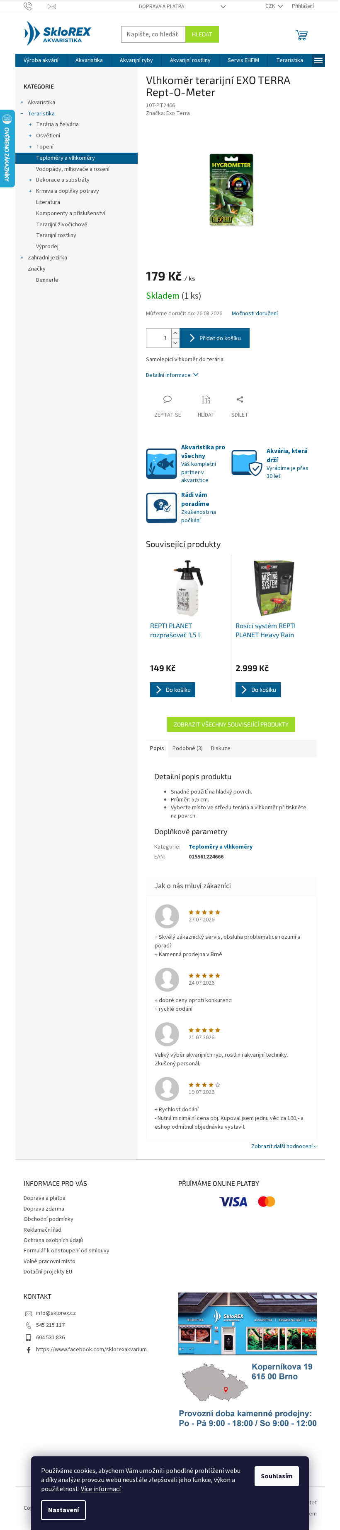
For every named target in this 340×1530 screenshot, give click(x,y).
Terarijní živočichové (61, 225)
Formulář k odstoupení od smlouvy (66, 1251)
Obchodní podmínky (48, 1219)
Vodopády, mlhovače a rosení (72, 169)
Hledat (202, 34)
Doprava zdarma (44, 1209)
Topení (44, 147)
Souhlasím (277, 1476)
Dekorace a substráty (63, 180)
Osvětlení (48, 136)
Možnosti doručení (255, 314)
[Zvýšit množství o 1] (175, 333)
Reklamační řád (42, 1230)
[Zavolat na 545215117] (36, 6)
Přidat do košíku (220, 337)
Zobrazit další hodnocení (282, 1146)
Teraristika (41, 114)
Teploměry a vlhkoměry (65, 158)
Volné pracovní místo (49, 1261)
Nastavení (63, 1510)
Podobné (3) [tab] (187, 748)
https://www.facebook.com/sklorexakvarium (91, 1349)
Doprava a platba (161, 6)
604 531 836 (50, 1337)
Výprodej (47, 246)
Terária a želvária (57, 124)
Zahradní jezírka (47, 258)
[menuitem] (41, 60)
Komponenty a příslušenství (70, 213)
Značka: (168, 113)
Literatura (48, 202)
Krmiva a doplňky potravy (67, 191)
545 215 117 (50, 1325)
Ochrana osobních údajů (53, 1240)
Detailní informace (168, 375)
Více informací (101, 1489)
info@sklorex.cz (56, 1313)
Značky (37, 269)
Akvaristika (41, 102)
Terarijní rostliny (56, 235)
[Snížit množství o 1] (175, 343)
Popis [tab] (157, 748)
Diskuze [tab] (221, 748)
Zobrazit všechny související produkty (231, 724)
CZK (270, 6)
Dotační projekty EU (48, 1272)
